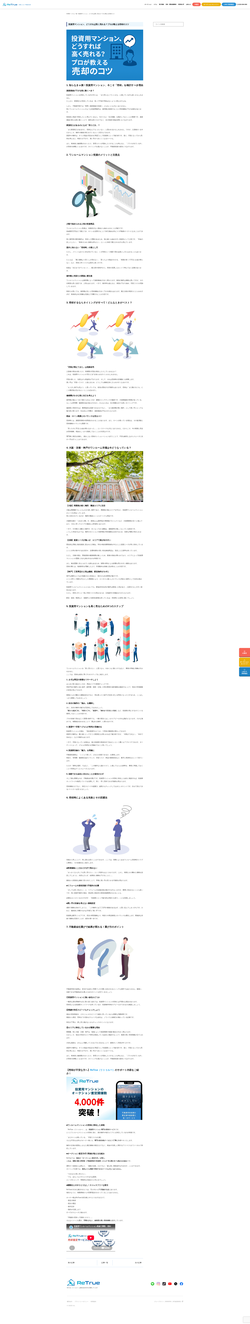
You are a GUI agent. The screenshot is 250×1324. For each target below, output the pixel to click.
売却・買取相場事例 (171, 4)
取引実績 (161, 4)
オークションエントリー (211, 4)
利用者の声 (181, 4)
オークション (148, 4)
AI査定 (197, 4)
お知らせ (188, 4)
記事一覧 (104, 1262)
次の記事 (138, 1262)
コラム (155, 4)
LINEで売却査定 (229, 4)
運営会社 (69, 1301)
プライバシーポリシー (81, 1301)
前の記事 (71, 1262)
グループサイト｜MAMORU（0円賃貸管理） (168, 1301)
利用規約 (93, 1301)
